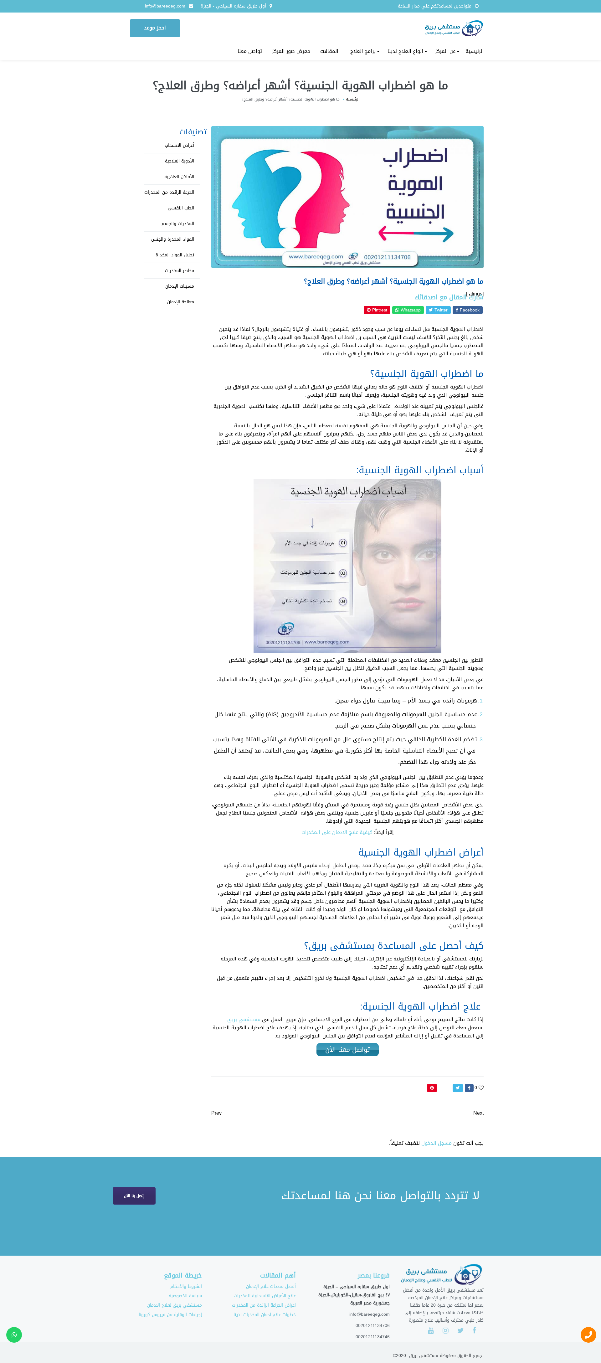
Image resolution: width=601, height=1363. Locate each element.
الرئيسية (352, 99)
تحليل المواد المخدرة (175, 255)
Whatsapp (410, 310)
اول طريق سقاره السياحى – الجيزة (356, 1287)
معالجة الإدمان (180, 302)
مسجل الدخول (436, 1143)
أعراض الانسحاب (179, 145)
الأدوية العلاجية (179, 161)
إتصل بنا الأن (134, 1195)
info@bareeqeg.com (165, 6)
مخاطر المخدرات (179, 270)
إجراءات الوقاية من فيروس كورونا (170, 1314)
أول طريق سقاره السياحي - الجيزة (233, 6)
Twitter (440, 310)
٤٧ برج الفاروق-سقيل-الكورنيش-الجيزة (354, 1295)
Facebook (469, 310)
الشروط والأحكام (186, 1286)
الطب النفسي (181, 208)
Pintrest (379, 310)
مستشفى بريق (243, 1019)
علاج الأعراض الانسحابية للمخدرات (265, 1296)
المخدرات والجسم (178, 223)
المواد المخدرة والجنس (172, 239)
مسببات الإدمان (179, 286)
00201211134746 (373, 1337)
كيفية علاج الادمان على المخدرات (336, 832)
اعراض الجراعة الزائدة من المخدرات (264, 1305)
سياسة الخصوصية (185, 1296)
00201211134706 (373, 1325)
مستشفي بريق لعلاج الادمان (174, 1305)
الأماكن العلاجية (179, 176)
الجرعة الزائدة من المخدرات (169, 192)
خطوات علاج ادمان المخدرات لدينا (265, 1314)
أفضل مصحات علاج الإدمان (271, 1286)
